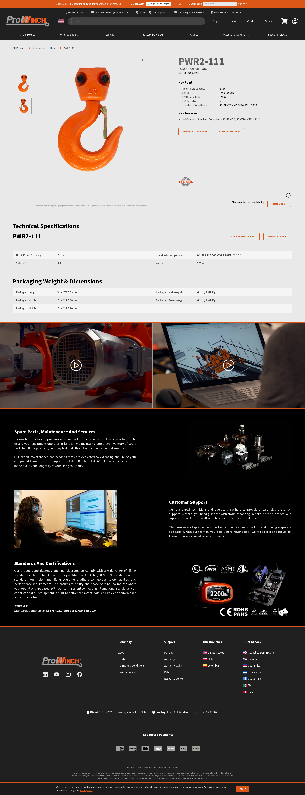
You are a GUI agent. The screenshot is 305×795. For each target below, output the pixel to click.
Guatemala (254, 679)
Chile (210, 659)
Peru (250, 692)
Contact (252, 22)
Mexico (251, 685)
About (234, 22)
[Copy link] (144, 59)
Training (269, 22)
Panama (252, 659)
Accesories (38, 48)
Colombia (213, 666)
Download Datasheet (195, 131)
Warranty (169, 659)
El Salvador (254, 672)
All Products (19, 48)
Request (279, 204)
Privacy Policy (126, 672)
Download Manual (229, 131)
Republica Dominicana (260, 653)
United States (215, 653)
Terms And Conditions (131, 666)
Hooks (53, 48)
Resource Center (174, 679)
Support (218, 22)
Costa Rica (254, 666)
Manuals (169, 653)
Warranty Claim (173, 666)
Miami (142, 12)
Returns (168, 672)
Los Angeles (159, 12)
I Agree (242, 788)
